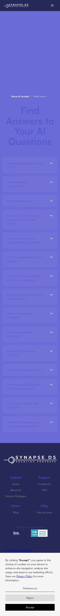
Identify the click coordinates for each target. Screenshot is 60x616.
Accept (30, 607)
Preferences (30, 588)
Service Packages (15, 496)
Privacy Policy (24, 576)
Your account (44, 512)
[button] (52, 6)
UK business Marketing (19, 550)
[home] (34, 5)
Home (15, 484)
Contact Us (44, 484)
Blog (15, 512)
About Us (15, 490)
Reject (30, 598)
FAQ (44, 490)
